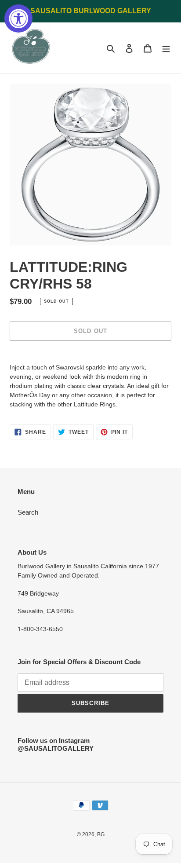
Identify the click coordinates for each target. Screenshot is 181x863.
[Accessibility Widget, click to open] (18, 18)
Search (28, 512)
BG (101, 834)
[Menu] (166, 48)
